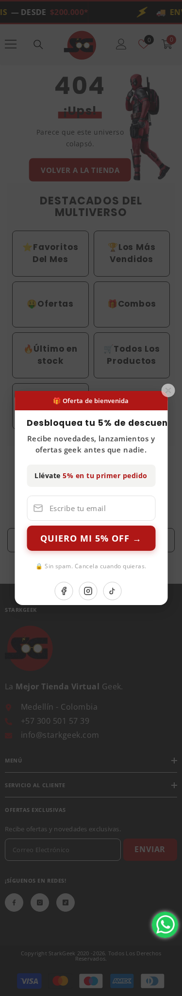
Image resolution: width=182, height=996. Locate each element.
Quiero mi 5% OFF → (91, 538)
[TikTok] (112, 591)
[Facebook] (64, 591)
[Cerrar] (168, 390)
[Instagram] (88, 591)
